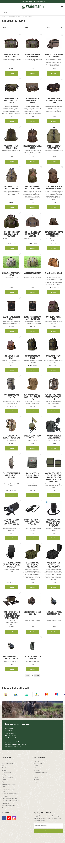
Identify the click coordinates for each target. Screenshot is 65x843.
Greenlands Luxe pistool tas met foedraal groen (32, 565)
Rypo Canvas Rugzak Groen (53, 318)
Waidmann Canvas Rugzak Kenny (54, 147)
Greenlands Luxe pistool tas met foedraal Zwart (53, 565)
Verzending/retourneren (40, 772)
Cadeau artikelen (6, 772)
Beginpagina (37, 761)
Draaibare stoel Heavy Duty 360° (32, 437)
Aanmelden (48, 831)
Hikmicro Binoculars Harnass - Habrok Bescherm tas (32, 475)
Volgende (36, 675)
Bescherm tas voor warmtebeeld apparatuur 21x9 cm (11, 522)
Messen (4, 786)
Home (3, 16)
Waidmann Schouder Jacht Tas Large (32, 55)
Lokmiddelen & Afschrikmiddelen (11, 800)
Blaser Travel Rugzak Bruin (11, 318)
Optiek (4, 791)
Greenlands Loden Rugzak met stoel (54, 437)
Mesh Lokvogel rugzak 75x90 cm (32, 613)
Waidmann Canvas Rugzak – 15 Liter (11, 187)
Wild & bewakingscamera (8, 805)
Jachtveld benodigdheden (13, 16)
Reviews (36, 777)
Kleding (4, 775)
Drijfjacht (4, 782)
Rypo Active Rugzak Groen (32, 357)
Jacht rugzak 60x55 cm (32, 273)
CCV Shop (41, 838)
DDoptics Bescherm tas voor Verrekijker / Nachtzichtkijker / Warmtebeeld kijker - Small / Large (53, 477)
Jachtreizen (37, 770)
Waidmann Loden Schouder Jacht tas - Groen (11, 100)
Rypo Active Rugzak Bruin (53, 357)
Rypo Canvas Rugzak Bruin (11, 357)
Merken (4, 770)
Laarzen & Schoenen (7, 777)
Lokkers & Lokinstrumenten (9, 798)
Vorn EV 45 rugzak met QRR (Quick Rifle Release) (11, 475)
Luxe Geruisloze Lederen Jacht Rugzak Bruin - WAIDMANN (54, 234)
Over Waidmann (38, 763)
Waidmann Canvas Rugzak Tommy (11, 147)
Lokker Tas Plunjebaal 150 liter (32, 657)
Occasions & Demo (7, 768)
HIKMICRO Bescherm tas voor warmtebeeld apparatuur (32, 522)
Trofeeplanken (6, 803)
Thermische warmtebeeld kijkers (11, 793)
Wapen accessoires (7, 807)
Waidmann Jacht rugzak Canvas (11, 274)
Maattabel (36, 779)
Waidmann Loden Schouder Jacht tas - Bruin (33, 100)
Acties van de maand (7, 763)
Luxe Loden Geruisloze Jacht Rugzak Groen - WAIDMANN (11, 234)
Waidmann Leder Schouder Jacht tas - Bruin (54, 100)
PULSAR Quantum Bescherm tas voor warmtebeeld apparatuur (53, 523)
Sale (3, 765)
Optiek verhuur (38, 768)
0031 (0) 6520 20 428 (11, 735)
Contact (36, 765)
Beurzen (36, 775)
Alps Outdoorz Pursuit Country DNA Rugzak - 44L (53, 397)
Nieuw (3, 761)
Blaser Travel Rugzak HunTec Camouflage (32, 318)
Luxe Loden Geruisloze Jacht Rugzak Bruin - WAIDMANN (32, 234)
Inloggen (36, 782)
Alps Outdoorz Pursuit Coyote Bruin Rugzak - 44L (32, 397)
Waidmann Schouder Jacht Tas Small (11, 55)
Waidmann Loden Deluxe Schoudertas (54, 55)
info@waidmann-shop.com (13, 737)
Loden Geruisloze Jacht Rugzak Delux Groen (32, 187)
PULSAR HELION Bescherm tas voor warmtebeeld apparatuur (11, 565)
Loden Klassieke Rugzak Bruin (32, 147)
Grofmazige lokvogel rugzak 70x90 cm (11, 657)
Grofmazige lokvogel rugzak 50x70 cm (54, 613)
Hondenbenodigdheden (8, 789)
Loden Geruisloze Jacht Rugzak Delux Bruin (53, 187)
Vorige (27, 675)
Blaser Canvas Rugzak (53, 273)
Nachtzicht (5, 796)
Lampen (4, 779)
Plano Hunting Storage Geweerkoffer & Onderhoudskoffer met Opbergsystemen (11, 615)
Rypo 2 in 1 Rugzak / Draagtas (11, 396)
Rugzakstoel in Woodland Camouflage (11, 437)
